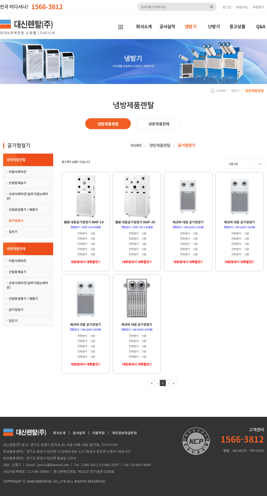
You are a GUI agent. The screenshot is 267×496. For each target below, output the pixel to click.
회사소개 (144, 26)
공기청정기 (16, 220)
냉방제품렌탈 (108, 123)
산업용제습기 (17, 183)
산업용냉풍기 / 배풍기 (23, 209)
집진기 (13, 231)
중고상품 (237, 26)
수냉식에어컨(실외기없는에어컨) (27, 196)
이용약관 (98, 432)
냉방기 (190, 26)
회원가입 (242, 7)
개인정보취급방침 (124, 432)
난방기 (214, 26)
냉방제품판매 (159, 123)
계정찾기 (258, 7)
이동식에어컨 (17, 171)
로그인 (227, 7)
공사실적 (167, 26)
